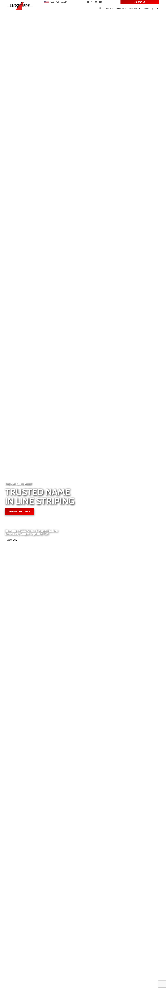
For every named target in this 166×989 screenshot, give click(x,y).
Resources (133, 8)
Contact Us (139, 2)
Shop (108, 8)
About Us (120, 8)
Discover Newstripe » (19, 512)
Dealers (146, 8)
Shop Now (12, 540)
